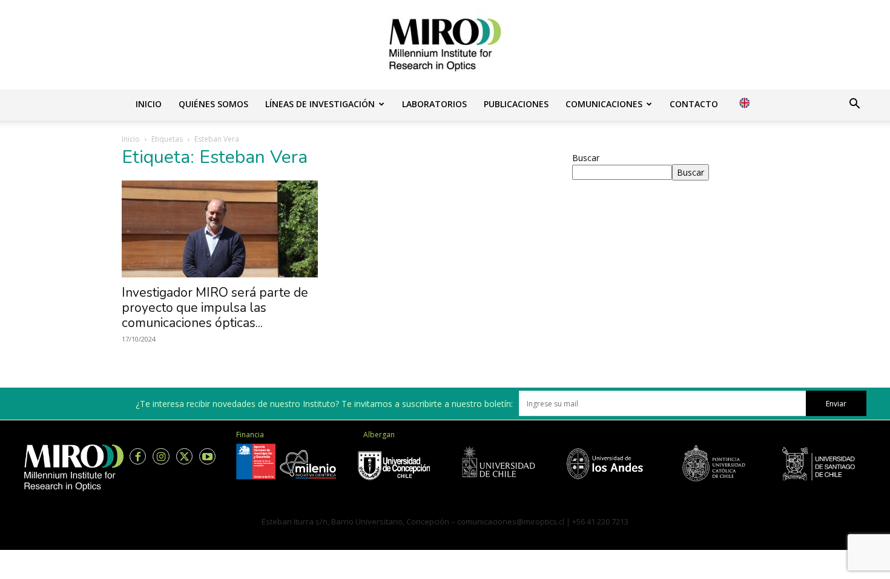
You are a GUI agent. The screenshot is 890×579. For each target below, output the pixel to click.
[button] (854, 105)
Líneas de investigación (320, 104)
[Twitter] (184, 456)
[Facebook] (138, 456)
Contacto (694, 104)
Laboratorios (434, 104)
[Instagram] (161, 456)
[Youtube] (207, 456)
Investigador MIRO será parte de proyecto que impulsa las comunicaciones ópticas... (215, 307)
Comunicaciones (603, 104)
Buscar (585, 158)
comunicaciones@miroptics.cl (510, 521)
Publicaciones (516, 104)
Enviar (836, 404)
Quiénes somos (213, 104)
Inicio (149, 104)
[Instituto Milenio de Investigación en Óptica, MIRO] (445, 45)
